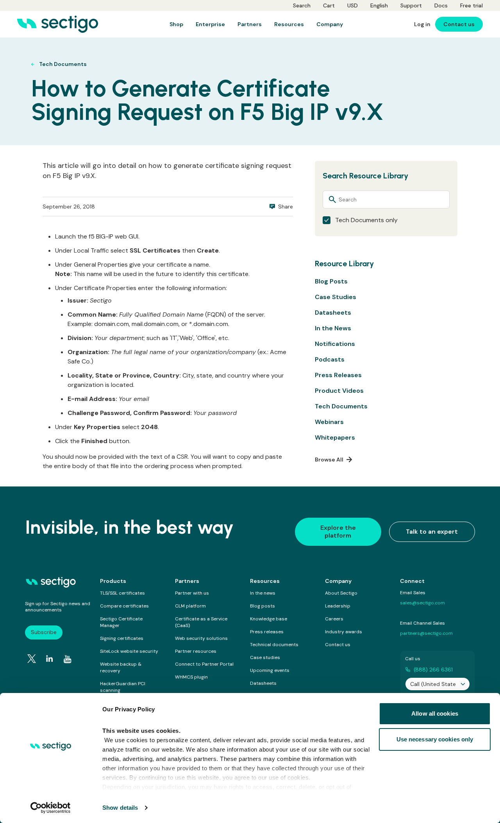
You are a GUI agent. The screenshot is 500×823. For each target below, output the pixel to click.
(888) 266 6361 (433, 669)
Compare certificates (124, 606)
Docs (441, 5)
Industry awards (343, 632)
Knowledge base (268, 619)
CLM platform (190, 606)
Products (113, 580)
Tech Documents (341, 406)
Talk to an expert (432, 531)
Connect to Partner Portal (204, 664)
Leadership (337, 606)
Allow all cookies (434, 713)
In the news (262, 593)
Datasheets (333, 312)
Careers (334, 619)
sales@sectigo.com (422, 603)
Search (302, 5)
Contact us (337, 644)
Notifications (335, 344)
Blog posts (262, 606)
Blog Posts (331, 281)
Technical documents (274, 644)
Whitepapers (335, 437)
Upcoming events (269, 670)
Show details (120, 807)
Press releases (267, 632)
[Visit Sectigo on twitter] (31, 658)
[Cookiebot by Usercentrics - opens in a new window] (50, 808)
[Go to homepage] (57, 24)
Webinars (329, 422)
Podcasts (330, 359)
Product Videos (339, 391)
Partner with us (192, 593)
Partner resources (195, 651)
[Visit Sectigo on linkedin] (49, 658)
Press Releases (338, 375)
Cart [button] (329, 5)
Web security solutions (201, 638)
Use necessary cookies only (434, 739)
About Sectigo (341, 593)
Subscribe (44, 632)
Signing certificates (121, 638)
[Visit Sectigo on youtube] (67, 659)
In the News (333, 328)
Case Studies (335, 297)
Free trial (471, 5)
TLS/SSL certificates (122, 593)
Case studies (265, 657)
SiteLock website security (129, 651)
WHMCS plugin (191, 677)
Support (411, 5)
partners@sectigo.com (426, 633)
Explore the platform (338, 532)
